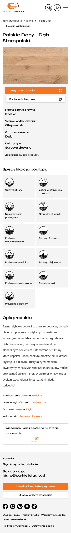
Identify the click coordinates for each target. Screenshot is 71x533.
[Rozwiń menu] (65, 7)
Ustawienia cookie (43, 526)
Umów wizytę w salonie (35, 495)
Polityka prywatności (15, 526)
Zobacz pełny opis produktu (22, 154)
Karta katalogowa (22, 99)
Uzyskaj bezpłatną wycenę (35, 486)
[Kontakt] (48, 7)
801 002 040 (14, 471)
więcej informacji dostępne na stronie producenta (32, 430)
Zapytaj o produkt (22, 90)
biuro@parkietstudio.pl (24, 475)
